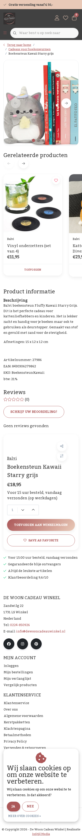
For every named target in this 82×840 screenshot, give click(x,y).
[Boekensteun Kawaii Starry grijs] (41, 103)
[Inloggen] (57, 18)
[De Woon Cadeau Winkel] (9, 18)
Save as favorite (43, 540)
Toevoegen (32, 269)
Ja (13, 806)
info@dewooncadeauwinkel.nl (40, 631)
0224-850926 (20, 625)
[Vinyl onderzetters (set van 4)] (32, 203)
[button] (62, 446)
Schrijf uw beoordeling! (33, 412)
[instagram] (22, 643)
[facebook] (8, 643)
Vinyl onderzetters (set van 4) (29, 248)
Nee (30, 806)
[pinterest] (36, 643)
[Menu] (5, 33)
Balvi (12, 458)
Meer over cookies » (24, 816)
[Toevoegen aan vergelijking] (62, 456)
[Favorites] (65, 18)
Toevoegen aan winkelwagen (41, 525)
